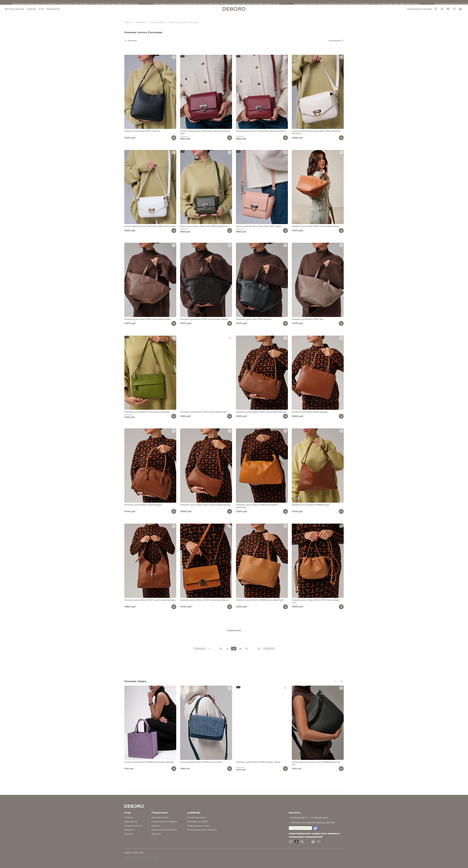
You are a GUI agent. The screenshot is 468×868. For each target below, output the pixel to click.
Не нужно (246, 474)
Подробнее (223, 474)
